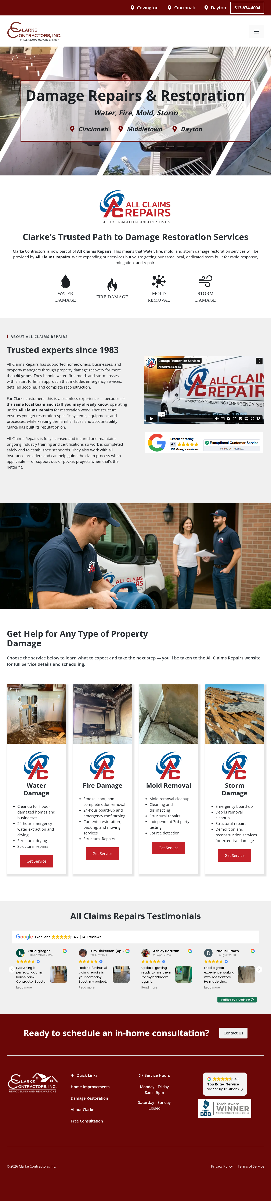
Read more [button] (25, 988)
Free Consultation (87, 1121)
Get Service (36, 861)
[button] (259, 969)
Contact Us (233, 1033)
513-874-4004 (247, 8)
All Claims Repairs (224, 658)
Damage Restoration (89, 1098)
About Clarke (82, 1109)
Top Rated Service (223, 1084)
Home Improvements (90, 1086)
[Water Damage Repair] (65, 289)
